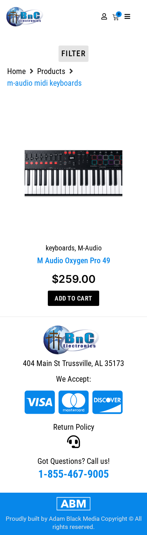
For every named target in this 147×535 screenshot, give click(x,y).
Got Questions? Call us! (73, 461)
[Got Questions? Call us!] (73, 441)
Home (16, 71)
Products (51, 71)
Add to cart (73, 298)
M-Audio (90, 248)
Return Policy (73, 427)
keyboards (60, 248)
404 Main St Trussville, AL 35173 (73, 363)
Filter (73, 53)
